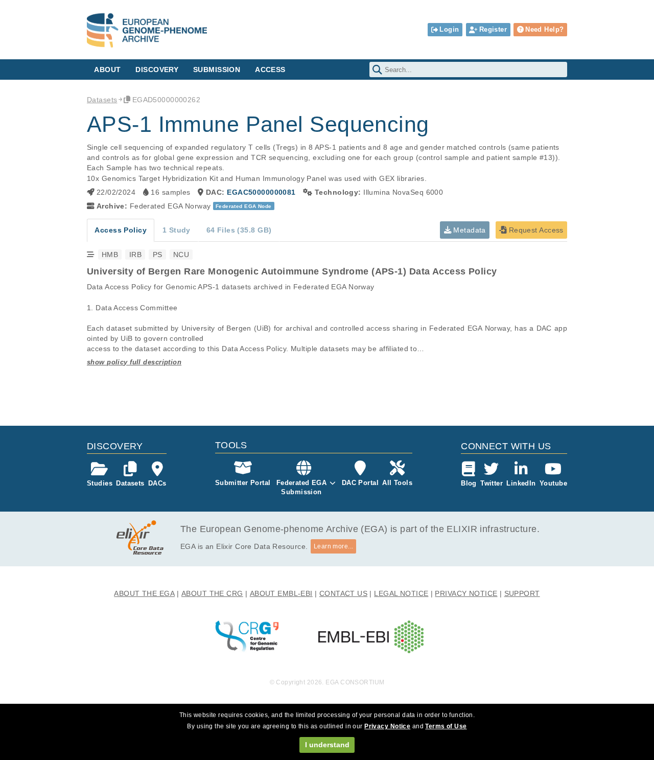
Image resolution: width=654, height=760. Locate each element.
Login (449, 29)
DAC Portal (360, 483)
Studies (99, 483)
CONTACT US (343, 593)
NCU (181, 254)
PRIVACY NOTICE (466, 593)
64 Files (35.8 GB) (239, 230)
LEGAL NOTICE (401, 593)
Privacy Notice (387, 726)
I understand (327, 745)
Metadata (468, 230)
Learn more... (334, 546)
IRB (135, 254)
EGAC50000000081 (261, 192)
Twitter (491, 483)
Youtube (553, 483)
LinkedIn (520, 483)
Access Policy (121, 230)
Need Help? (544, 29)
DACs (157, 483)
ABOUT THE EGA (144, 593)
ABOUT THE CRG (212, 593)
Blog (469, 483)
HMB (110, 254)
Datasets (102, 100)
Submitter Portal (243, 483)
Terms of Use (445, 726)
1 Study (176, 230)
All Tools (397, 483)
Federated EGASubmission (301, 487)
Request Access (534, 230)
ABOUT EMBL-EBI (281, 593)
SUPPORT (522, 593)
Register (493, 29)
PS (157, 254)
